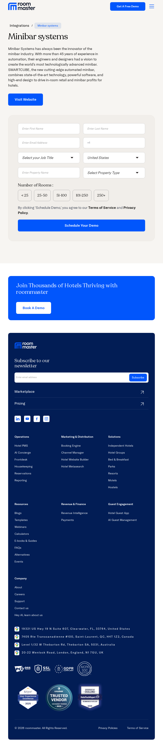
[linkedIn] (18, 419)
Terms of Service (137, 728)
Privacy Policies (107, 728)
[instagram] (46, 419)
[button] (49, 157)
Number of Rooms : (35, 185)
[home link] (21, 6)
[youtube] (27, 419)
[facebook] (37, 419)
